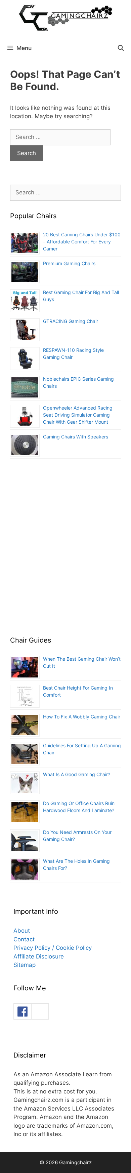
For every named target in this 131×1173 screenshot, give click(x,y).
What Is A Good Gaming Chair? (76, 774)
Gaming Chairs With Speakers (75, 436)
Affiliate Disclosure (38, 956)
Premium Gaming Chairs (69, 263)
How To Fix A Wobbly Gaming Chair (81, 716)
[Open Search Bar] (120, 48)
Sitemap (24, 964)
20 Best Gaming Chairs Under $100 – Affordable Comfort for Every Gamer (82, 241)
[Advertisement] (65, 551)
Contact (24, 939)
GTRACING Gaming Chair (70, 321)
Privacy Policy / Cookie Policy (52, 947)
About (21, 930)
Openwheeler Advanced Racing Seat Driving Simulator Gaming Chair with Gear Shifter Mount (78, 415)
